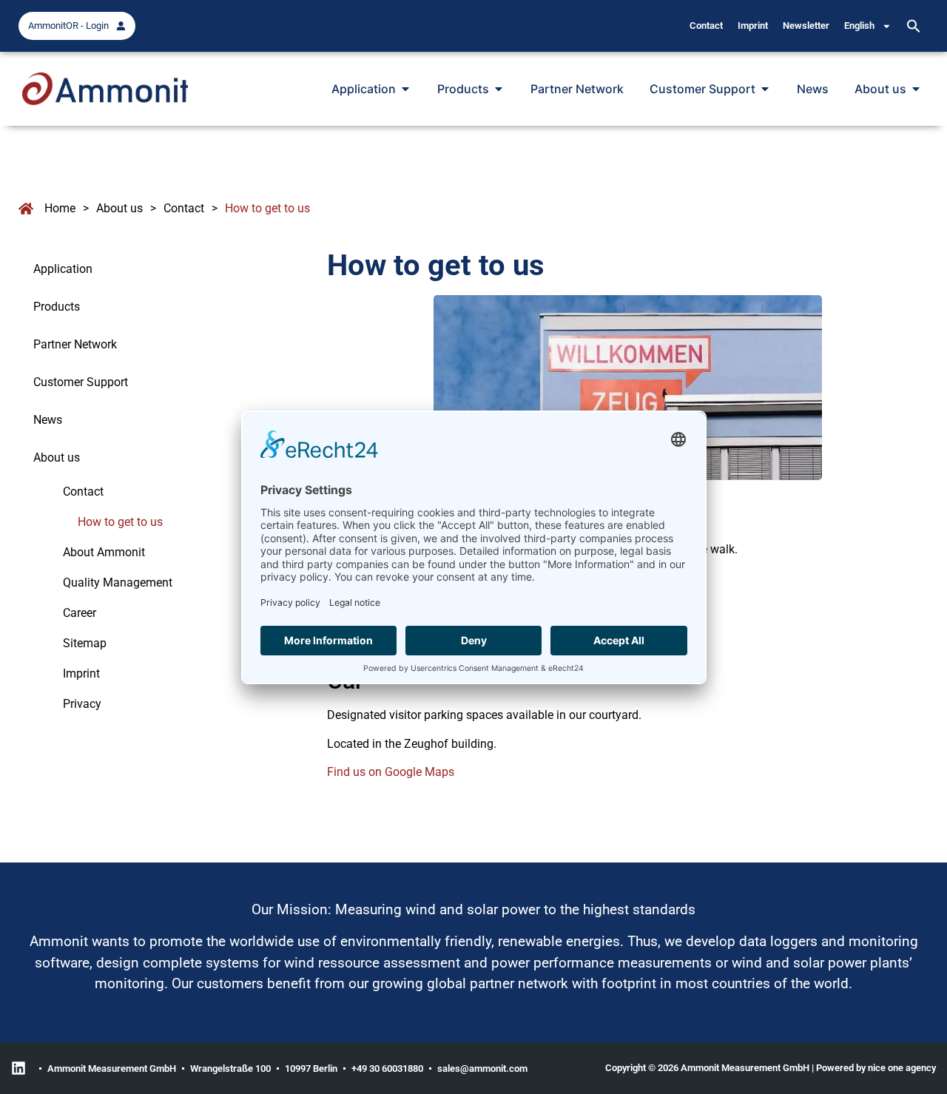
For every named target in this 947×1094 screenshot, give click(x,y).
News (47, 420)
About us (119, 208)
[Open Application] (405, 89)
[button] (914, 26)
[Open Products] (499, 89)
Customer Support (80, 382)
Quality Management (117, 582)
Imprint (753, 25)
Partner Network (75, 344)
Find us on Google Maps (390, 772)
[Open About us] (916, 89)
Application (62, 269)
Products (56, 307)
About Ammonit (104, 552)
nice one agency (902, 1067)
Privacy (82, 704)
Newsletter (806, 25)
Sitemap (85, 643)
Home (59, 208)
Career (79, 613)
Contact (706, 25)
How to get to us (120, 522)
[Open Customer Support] (765, 89)
